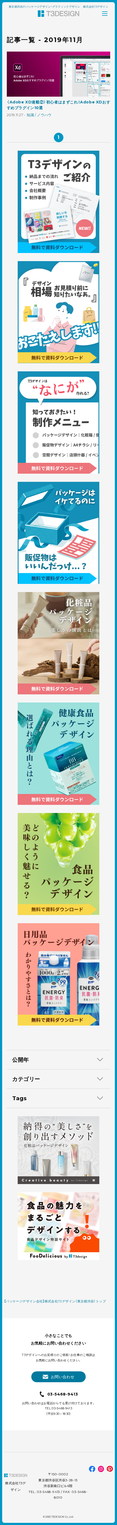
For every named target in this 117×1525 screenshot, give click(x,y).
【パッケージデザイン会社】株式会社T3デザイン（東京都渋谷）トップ (55, 1301)
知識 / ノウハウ (39, 115)
